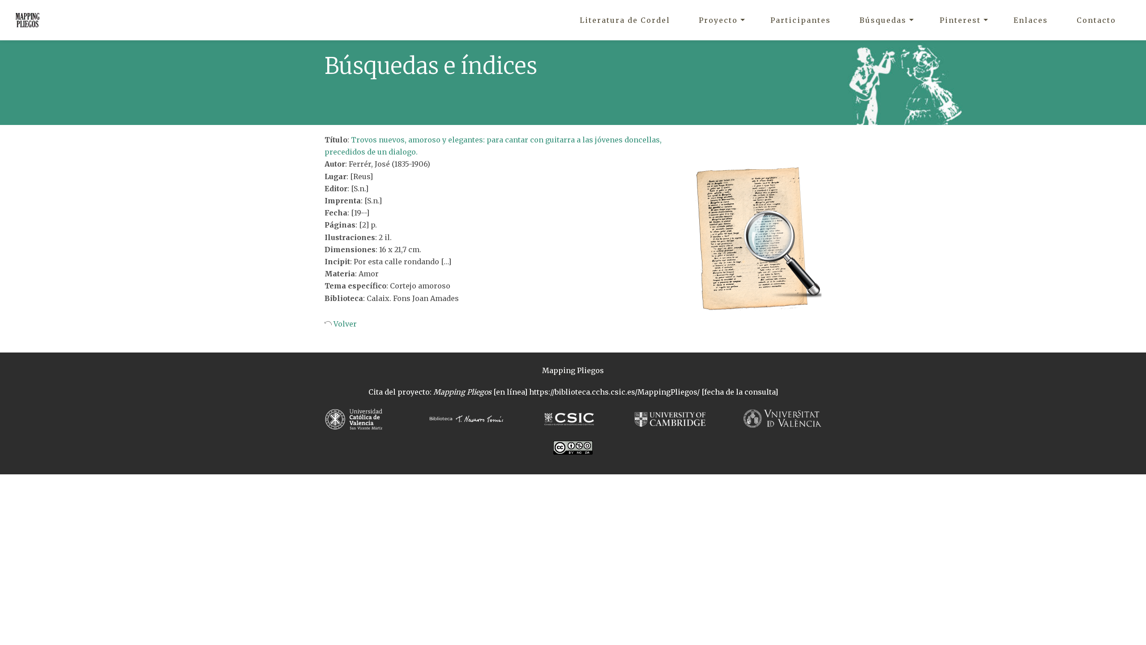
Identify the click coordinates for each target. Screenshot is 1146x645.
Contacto (1096, 20)
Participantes (800, 20)
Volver (344, 323)
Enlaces (1030, 20)
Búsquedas (883, 20)
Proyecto (718, 20)
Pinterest (960, 20)
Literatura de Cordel (625, 20)
